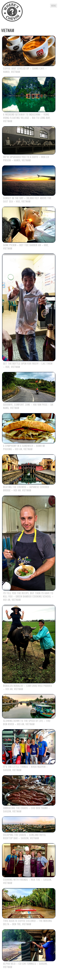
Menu (53, 5)
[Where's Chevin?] (12, 12)
